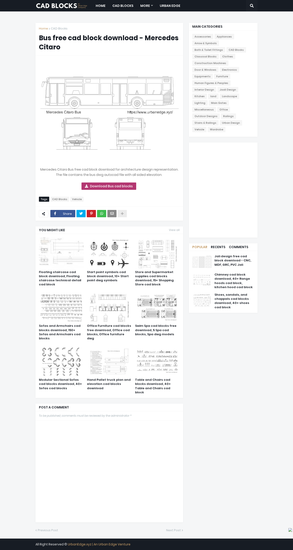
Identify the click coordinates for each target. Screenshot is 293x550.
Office (224, 109)
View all (174, 230)
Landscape (229, 96)
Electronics (229, 70)
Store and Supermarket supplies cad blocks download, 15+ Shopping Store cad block (154, 278)
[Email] (112, 213)
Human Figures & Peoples (211, 83)
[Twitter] (81, 213)
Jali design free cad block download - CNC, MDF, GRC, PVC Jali (232, 260)
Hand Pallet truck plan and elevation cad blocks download (109, 384)
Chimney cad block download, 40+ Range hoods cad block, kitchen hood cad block (233, 281)
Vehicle (77, 199)
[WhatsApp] (101, 213)
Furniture (222, 76)
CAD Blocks (59, 28)
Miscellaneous (204, 109)
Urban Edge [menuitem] (170, 5)
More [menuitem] (145, 5)
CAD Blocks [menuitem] (122, 5)
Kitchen (200, 96)
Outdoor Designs (206, 116)
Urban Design (231, 123)
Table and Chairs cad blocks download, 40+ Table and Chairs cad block (153, 386)
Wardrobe (216, 129)
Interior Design (204, 89)
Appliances (224, 36)
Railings (228, 116)
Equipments (203, 76)
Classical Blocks (206, 56)
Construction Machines (210, 63)
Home (43, 28)
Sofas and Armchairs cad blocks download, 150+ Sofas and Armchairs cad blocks (60, 332)
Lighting (200, 103)
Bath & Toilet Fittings (209, 50)
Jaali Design (228, 89)
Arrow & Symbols (206, 43)
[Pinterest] (91, 213)
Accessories (203, 36)
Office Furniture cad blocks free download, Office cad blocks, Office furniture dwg (109, 332)
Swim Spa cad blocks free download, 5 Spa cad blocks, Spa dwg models (155, 330)
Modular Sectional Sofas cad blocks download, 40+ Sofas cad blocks (60, 384)
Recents (218, 247)
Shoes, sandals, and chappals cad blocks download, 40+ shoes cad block (231, 301)
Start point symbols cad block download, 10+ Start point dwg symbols (108, 276)
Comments (238, 247)
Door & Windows (205, 70)
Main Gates (219, 103)
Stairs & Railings (205, 123)
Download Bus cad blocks (111, 186)
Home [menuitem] (101, 5)
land (213, 96)
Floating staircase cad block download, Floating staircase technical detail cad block (60, 278)
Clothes (227, 56)
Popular (199, 247)
